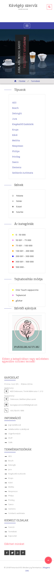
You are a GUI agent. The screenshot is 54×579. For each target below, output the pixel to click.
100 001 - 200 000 (25, 250)
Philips (16, 151)
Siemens (16, 167)
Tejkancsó (21, 295)
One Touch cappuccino (27, 289)
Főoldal (21, 81)
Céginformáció (14, 433)
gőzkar (19, 300)
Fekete (19, 195)
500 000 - (20, 267)
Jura (14, 119)
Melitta (16, 140)
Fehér (19, 201)
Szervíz (11, 527)
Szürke (19, 211)
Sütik (10, 442)
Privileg (16, 157)
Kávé (14, 135)
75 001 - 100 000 (24, 245)
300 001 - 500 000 (25, 261)
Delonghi (17, 113)
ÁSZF (10, 438)
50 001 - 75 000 (23, 240)
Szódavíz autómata (22, 173)
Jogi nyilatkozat (14, 425)
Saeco (15, 162)
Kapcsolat (12, 536)
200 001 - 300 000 (25, 256)
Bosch (15, 108)
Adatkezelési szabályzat (18, 429)
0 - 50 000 (21, 234)
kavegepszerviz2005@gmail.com (23, 404)
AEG (14, 102)
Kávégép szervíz (23, 6)
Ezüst (19, 206)
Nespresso (17, 146)
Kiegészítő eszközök (23, 124)
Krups (15, 130)
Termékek (35, 81)
